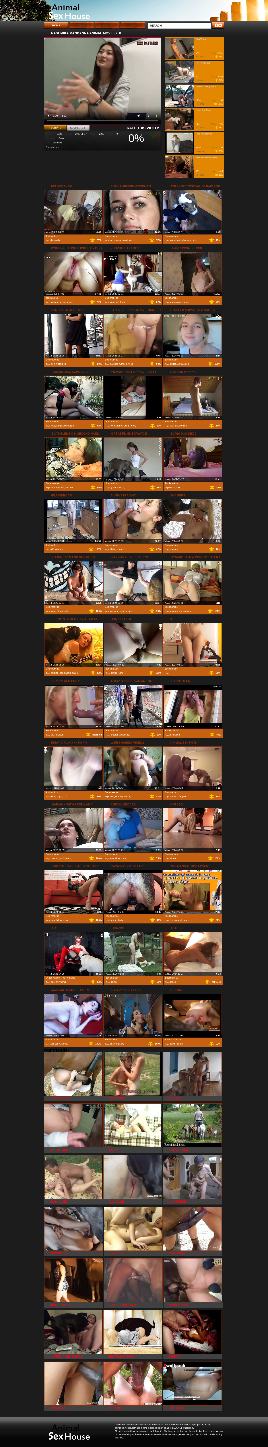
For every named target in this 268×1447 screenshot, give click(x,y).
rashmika (58, 142)
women (54, 302)
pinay (53, 796)
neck (130, 364)
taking (126, 425)
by (122, 1044)
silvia (172, 487)
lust (112, 920)
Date (132, 25)
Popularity (107, 25)
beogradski (65, 673)
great (113, 487)
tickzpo (114, 982)
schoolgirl (69, 425)
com (121, 673)
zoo (171, 920)
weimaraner (116, 425)
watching (124, 734)
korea (64, 1044)
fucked (70, 302)
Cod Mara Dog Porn (206, 86)
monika (183, 425)
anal (118, 1044)
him (180, 611)
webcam (59, 549)
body (120, 920)
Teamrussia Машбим (206, 157)
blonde (185, 302)
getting (62, 302)
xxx (65, 796)
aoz (53, 364)
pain (194, 240)
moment (187, 611)
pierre (118, 240)
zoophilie (114, 302)
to (123, 487)
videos (127, 796)
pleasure (186, 240)
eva (53, 487)
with (62, 858)
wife (112, 796)
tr (170, 734)
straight (120, 549)
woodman (127, 240)
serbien (55, 673)
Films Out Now (203, 110)
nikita (58, 364)
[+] (151, 135)
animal (180, 364)
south (57, 1044)
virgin (59, 796)
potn (184, 796)
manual (178, 920)
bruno (68, 858)
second (69, 487)
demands (55, 240)
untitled (176, 734)
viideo (173, 858)
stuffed (173, 364)
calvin (173, 1044)
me (67, 920)
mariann (55, 858)
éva (171, 425)
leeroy (123, 302)
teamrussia (175, 302)
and (176, 425)
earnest (114, 364)
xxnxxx (114, 673)
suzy (112, 240)
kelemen (60, 487)
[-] (156, 135)
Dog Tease (201, 39)
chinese (123, 611)
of (116, 920)
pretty (133, 425)
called (180, 1044)
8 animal (67, 11)
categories (81, 25)
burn (131, 611)
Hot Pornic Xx (203, 63)
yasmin (63, 982)
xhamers (174, 549)
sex (187, 364)
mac (53, 425)
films (119, 487)
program (115, 734)
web (61, 734)
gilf (52, 549)
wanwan (114, 611)
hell (64, 364)
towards (174, 611)
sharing (119, 796)
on (57, 734)
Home (56, 25)
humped (123, 364)
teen (60, 611)
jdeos (173, 982)
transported (175, 240)
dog (53, 920)
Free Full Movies (204, 134)
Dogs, (61, 138)
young (54, 611)
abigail (59, 425)
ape (124, 858)
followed (60, 920)
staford (75, 673)
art (57, 982)
